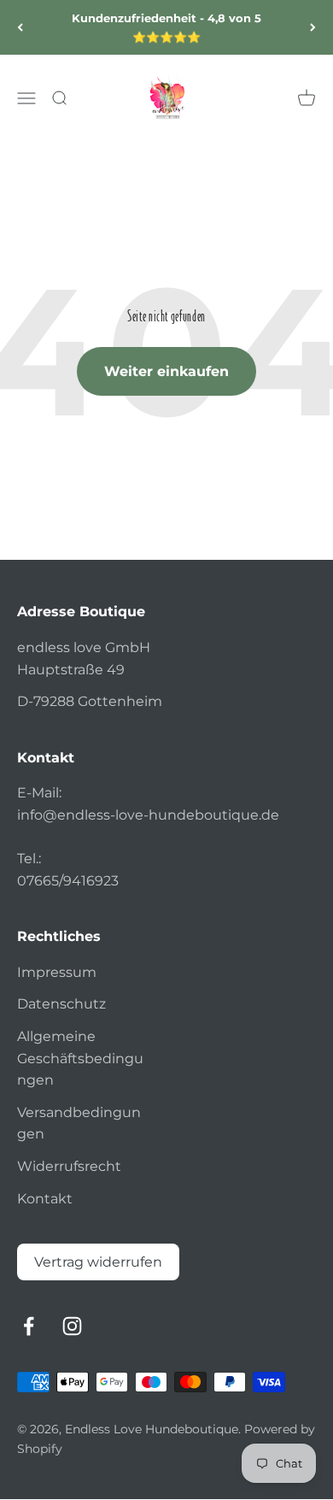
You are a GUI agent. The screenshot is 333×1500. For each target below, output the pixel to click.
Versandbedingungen (79, 1123)
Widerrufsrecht (69, 1166)
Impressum (56, 972)
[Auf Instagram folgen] (72, 1326)
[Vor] (313, 27)
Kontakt (45, 1199)
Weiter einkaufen (166, 371)
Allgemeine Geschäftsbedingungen (80, 1058)
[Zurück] (20, 27)
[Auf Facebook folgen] (28, 1326)
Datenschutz (61, 1004)
